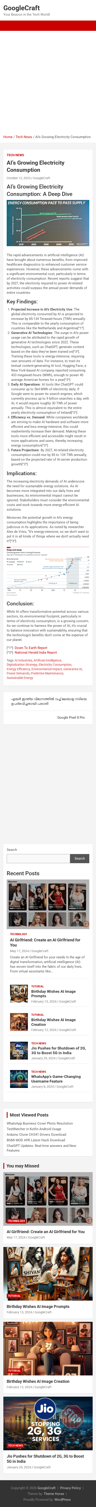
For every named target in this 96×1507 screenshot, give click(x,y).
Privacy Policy (70, 1488)
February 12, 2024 (43, 1030)
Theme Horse (54, 1494)
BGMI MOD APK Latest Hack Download (36, 1140)
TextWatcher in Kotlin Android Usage (34, 1129)
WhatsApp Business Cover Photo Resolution (40, 1123)
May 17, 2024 (19, 951)
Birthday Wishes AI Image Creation (38, 1381)
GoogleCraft (21, 8)
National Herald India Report (36, 653)
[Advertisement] (48, 84)
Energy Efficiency (18, 669)
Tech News (15, 155)
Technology (18, 934)
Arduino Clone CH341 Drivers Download (36, 1135)
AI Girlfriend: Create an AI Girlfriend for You (46, 1231)
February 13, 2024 (43, 1001)
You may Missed (22, 1166)
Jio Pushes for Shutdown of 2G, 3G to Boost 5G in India (58, 1050)
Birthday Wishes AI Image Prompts (38, 1306)
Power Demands (18, 673)
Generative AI (72, 669)
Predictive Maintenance (47, 673)
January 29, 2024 (43, 1058)
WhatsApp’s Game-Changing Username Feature (56, 1078)
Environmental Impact (46, 669)
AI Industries (23, 660)
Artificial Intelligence (47, 660)
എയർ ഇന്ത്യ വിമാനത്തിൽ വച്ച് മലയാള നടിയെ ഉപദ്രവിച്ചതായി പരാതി (49, 701)
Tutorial (37, 986)
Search (12, 850)
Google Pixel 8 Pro (71, 718)
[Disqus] (48, 787)
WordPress (62, 1500)
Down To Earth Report (31, 648)
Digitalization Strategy (22, 664)
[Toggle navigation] (9, 26)
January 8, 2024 (42, 1086)
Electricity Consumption (55, 664)
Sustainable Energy (20, 678)
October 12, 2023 (19, 178)
